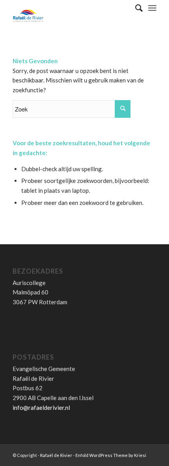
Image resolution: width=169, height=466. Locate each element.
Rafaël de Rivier (56, 455)
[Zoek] (135, 8)
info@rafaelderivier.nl (41, 407)
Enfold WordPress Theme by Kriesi (110, 455)
